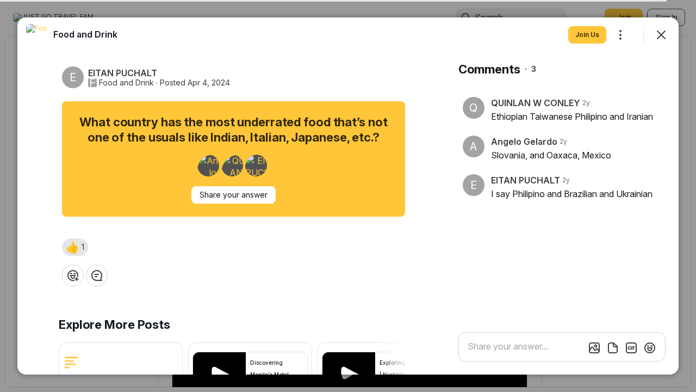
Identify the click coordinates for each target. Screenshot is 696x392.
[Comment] (97, 275)
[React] (73, 275)
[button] (75, 247)
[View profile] (37, 35)
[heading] (85, 34)
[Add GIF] (631, 348)
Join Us (587, 34)
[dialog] (348, 196)
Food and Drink (126, 82)
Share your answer (234, 194)
